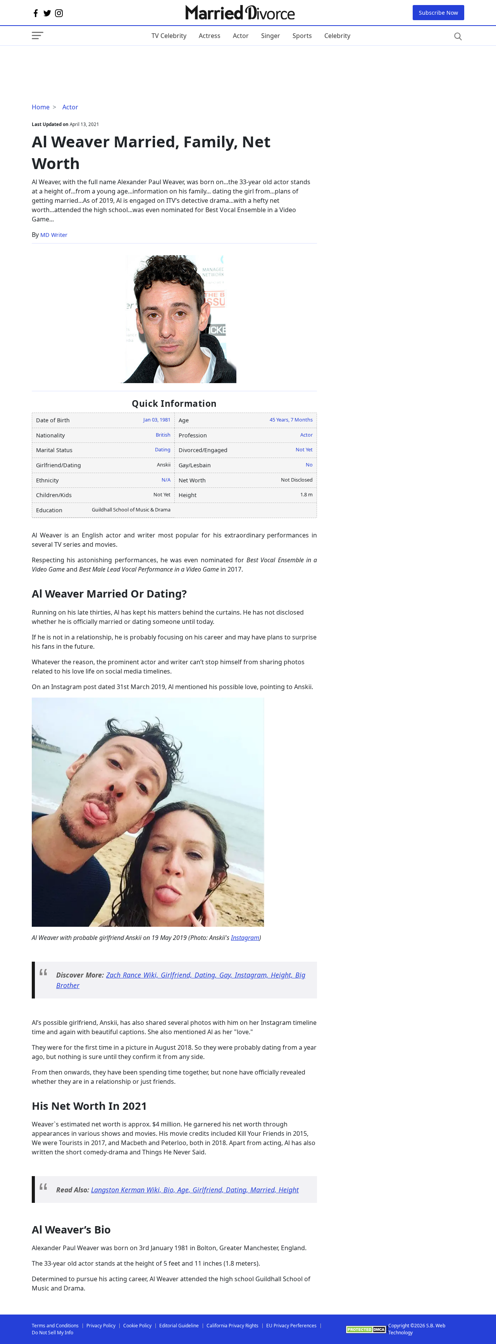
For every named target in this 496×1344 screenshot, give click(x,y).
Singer (270, 35)
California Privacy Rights (232, 1325)
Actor (241, 35)
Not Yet (304, 449)
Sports (302, 35)
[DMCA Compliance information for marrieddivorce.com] (367, 1329)
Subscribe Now (438, 12)
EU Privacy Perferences (291, 1325)
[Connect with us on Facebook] (36, 13)
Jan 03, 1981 (156, 419)
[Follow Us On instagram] (59, 13)
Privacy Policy (100, 1325)
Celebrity (337, 35)
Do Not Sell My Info (52, 1332)
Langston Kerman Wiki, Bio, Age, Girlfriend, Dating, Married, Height (195, 1189)
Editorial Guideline (179, 1325)
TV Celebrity (169, 35)
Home (41, 107)
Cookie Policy (137, 1325)
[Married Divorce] (240, 12)
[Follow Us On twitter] (47, 13)
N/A (166, 479)
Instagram (245, 937)
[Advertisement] (94, 61)
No (309, 464)
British (163, 434)
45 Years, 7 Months (291, 419)
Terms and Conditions (55, 1325)
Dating (162, 449)
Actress (209, 35)
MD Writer (53, 234)
